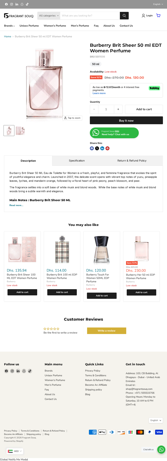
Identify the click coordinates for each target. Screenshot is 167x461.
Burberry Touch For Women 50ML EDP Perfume (97, 278)
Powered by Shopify (13, 441)
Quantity (95, 102)
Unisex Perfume (29, 26)
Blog (87, 394)
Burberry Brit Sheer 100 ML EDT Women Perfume (22, 276)
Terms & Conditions (95, 375)
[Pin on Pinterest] (107, 148)
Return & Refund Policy (131, 160)
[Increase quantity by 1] (118, 109)
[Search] (124, 15)
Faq (96, 26)
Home (7, 36)
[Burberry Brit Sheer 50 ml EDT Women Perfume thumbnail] (9, 130)
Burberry (11, 281)
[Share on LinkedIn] (102, 148)
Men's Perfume (80, 26)
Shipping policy (93, 389)
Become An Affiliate (96, 385)
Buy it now (126, 121)
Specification (77, 160)
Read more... (16, 205)
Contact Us (126, 26)
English (156, 4)
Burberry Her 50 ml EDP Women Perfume (140, 276)
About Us (109, 26)
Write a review (106, 331)
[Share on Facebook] (92, 148)
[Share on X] (97, 148)
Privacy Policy (92, 370)
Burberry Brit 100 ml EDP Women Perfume (62, 276)
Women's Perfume (55, 26)
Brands (8, 26)
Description (28, 160)
